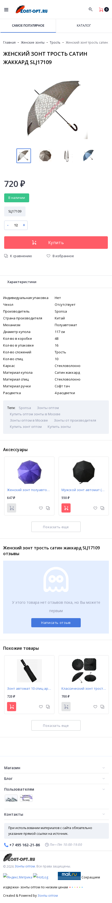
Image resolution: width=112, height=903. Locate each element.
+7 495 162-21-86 (24, 844)
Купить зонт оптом (26, 426)
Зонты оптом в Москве (29, 420)
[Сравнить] (48, 507)
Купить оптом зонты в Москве (35, 414)
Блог (8, 778)
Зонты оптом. (25, 866)
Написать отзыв (56, 622)
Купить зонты (59, 426)
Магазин (12, 767)
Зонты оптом (48, 407)
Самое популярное (28, 25)
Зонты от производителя (75, 420)
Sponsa (25, 407)
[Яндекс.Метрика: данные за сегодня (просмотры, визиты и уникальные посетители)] (17, 877)
